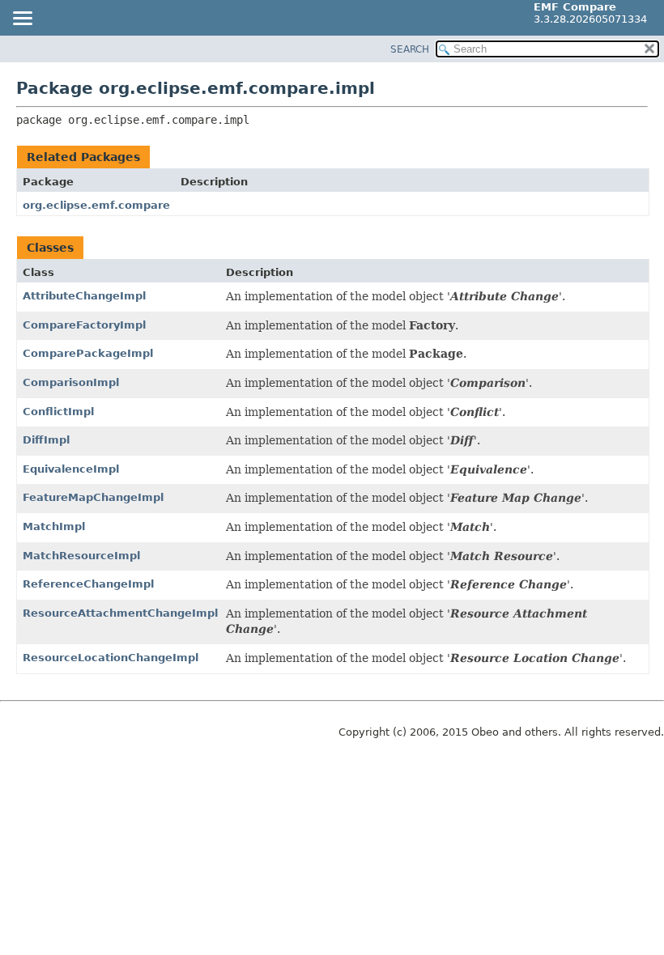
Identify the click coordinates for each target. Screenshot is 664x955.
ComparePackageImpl (88, 353)
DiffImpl (46, 440)
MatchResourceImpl (81, 556)
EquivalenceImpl (71, 469)
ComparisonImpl (71, 382)
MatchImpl (54, 526)
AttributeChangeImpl (84, 296)
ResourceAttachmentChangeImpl (120, 613)
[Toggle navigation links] (22, 19)
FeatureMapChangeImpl (93, 497)
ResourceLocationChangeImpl (110, 658)
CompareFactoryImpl (84, 325)
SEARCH (409, 49)
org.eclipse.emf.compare (96, 205)
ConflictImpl (58, 411)
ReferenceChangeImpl (88, 584)
